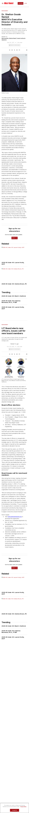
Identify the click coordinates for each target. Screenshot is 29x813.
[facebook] (9, 50)
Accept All (14, 810)
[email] (19, 50)
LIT (17, 344)
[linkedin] (12, 50)
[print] (26, 50)
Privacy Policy (23, 806)
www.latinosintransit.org (15, 516)
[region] (14, 808)
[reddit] (17, 50)
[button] (3, 3)
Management (5, 10)
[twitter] (14, 50)
